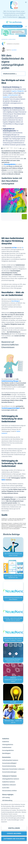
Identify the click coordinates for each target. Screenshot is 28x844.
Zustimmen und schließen (14, 839)
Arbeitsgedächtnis (7, 744)
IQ (22, 247)
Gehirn (3, 480)
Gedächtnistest (6, 747)
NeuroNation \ (4, 39)
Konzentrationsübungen (9, 772)
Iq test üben (5, 787)
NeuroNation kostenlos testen (12, 26)
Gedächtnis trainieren (8, 782)
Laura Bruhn (14, 49)
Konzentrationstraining (9, 766)
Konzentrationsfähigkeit (9, 763)
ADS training (6, 797)
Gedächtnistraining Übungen (10, 381)
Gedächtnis (6, 97)
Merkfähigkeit (15, 301)
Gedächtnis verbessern (9, 785)
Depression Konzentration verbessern (13, 769)
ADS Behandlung (7, 800)
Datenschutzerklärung (7, 816)
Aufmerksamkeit (13, 95)
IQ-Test (14, 247)
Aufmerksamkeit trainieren (10, 760)
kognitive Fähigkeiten (17, 91)
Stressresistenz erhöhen (9, 790)
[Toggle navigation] (26, 27)
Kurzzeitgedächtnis (10, 164)
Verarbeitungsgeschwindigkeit (10, 408)
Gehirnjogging (11, 39)
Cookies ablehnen (14, 833)
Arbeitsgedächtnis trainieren (10, 779)
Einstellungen (14, 828)
